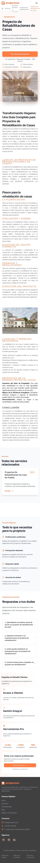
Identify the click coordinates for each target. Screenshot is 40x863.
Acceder (8, 491)
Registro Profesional (9, 813)
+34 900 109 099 (10, 826)
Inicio (4, 800)
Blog (3, 810)
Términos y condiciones (30, 856)
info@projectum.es (11, 822)
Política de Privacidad (16, 856)
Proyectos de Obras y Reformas (15, 8)
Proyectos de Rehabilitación (24, 8)
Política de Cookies (5, 856)
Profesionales (7, 807)
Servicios (7, 8)
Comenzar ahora (19, 765)
